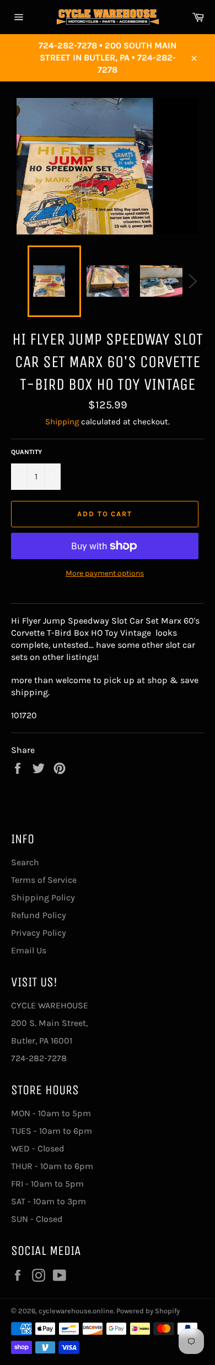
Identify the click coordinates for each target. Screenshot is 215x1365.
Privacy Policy (38, 932)
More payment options (105, 573)
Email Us (28, 950)
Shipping (62, 422)
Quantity (26, 452)
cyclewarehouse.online (76, 1311)
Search (25, 862)
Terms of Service (44, 880)
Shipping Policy (43, 897)
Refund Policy (38, 915)
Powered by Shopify (148, 1311)
